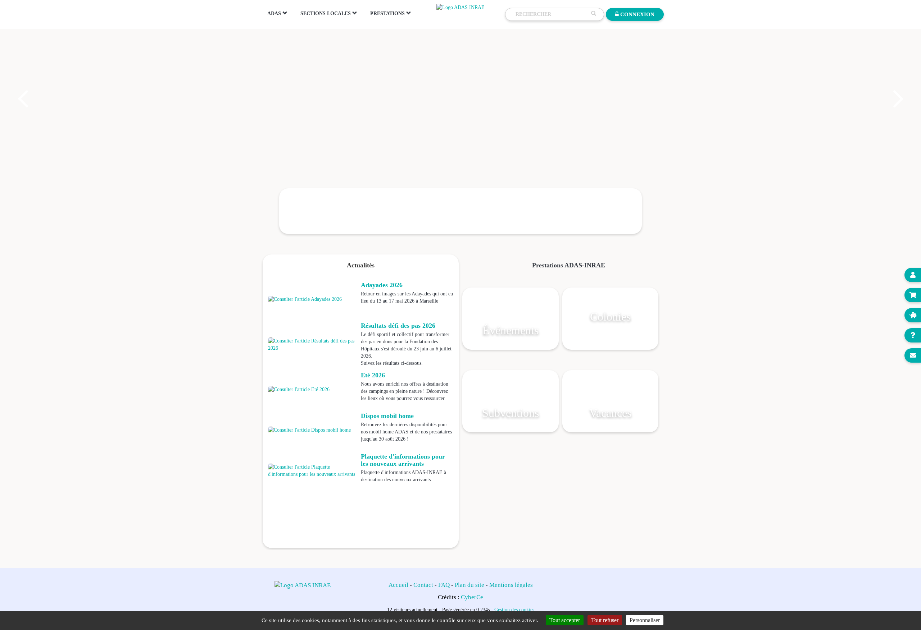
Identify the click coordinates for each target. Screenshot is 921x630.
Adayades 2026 (382, 285)
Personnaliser (645, 620)
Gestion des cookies (514, 609)
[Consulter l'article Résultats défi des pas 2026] (312, 344)
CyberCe (472, 597)
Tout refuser (604, 620)
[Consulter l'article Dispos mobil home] (312, 430)
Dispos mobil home (387, 415)
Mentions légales (511, 584)
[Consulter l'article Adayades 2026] (312, 299)
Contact (423, 584)
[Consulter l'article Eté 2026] (312, 389)
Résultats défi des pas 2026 (398, 325)
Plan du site (469, 584)
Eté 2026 (373, 375)
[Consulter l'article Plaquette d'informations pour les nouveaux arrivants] (312, 471)
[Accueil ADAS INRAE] (460, 7)
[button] (22, 99)
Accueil (398, 584)
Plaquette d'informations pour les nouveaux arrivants (403, 460)
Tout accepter (564, 620)
